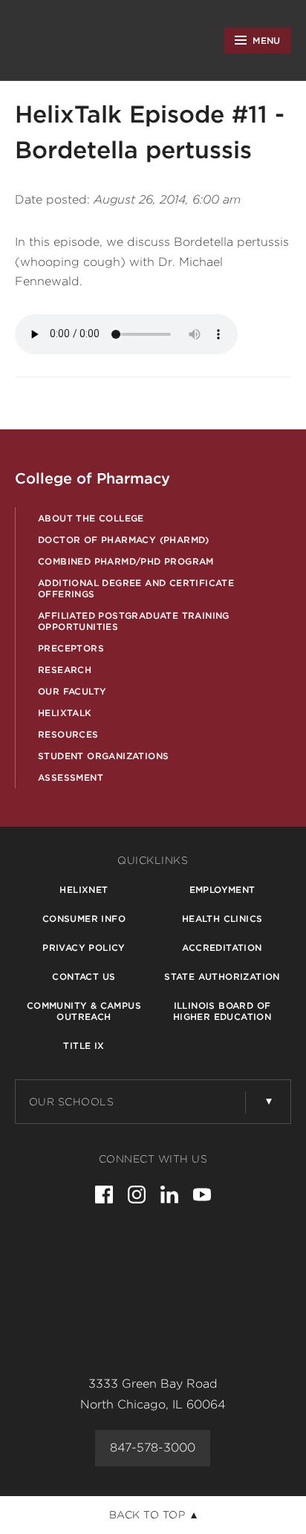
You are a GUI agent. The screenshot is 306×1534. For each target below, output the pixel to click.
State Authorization (222, 976)
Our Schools (71, 1102)
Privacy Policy (84, 947)
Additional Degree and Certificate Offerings (136, 588)
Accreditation (221, 947)
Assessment (70, 777)
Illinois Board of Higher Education (222, 1011)
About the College (91, 518)
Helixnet (83, 889)
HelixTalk (65, 712)
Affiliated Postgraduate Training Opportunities (134, 621)
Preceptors (71, 648)
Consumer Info (84, 918)
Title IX (83, 1045)
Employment (222, 889)
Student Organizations (103, 755)
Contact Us (83, 976)
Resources (68, 734)
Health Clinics (222, 918)
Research (64, 669)
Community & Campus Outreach (84, 1011)
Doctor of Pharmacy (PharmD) (123, 539)
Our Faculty (72, 691)
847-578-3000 (152, 1447)
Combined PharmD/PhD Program (126, 561)
